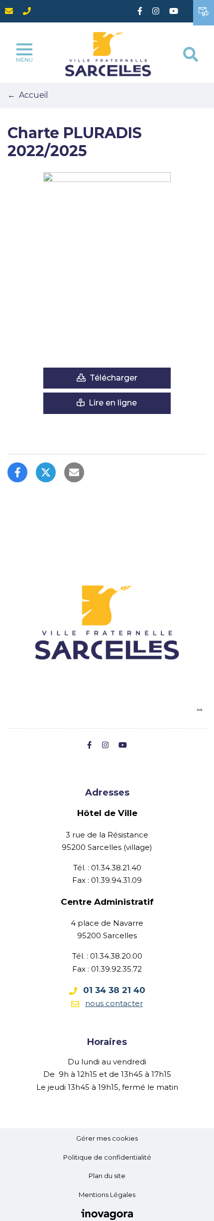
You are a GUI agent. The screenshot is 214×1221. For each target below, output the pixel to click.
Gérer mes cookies (107, 1138)
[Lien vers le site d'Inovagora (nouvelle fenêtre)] (107, 1214)
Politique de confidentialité (107, 1157)
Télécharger (112, 378)
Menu (24, 59)
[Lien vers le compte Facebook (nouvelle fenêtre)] (139, 11)
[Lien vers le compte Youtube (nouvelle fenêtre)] (173, 11)
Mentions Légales (107, 1195)
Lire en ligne (112, 402)
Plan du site (107, 1176)
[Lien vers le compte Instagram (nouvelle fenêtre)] (155, 11)
